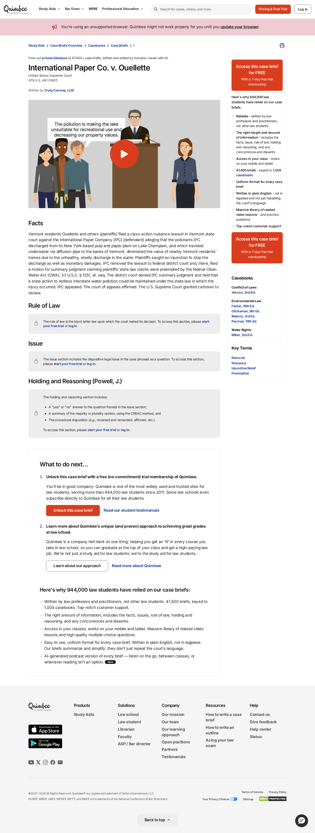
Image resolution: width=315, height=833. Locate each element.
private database (54, 58)
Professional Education (120, 9)
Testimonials (174, 756)
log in (72, 326)
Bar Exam (72, 9)
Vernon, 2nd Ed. (244, 292)
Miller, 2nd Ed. (242, 335)
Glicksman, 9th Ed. (246, 311)
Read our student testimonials (131, 510)
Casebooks (96, 45)
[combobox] (201, 9)
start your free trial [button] (68, 364)
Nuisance (239, 363)
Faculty (125, 736)
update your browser (239, 26)
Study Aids (47, 9)
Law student (129, 722)
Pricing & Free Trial (273, 9)
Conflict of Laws (244, 287)
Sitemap (248, 799)
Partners (170, 749)
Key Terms (242, 348)
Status (256, 736)
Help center (260, 729)
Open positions (176, 742)
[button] (124, 154)
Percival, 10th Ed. (245, 321)
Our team (170, 722)
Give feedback (263, 722)
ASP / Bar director (134, 744)
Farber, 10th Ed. (243, 306)
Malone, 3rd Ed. (244, 316)
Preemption (240, 373)
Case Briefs (119, 45)
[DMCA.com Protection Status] (273, 799)
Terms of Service (252, 792)
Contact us (260, 714)
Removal (238, 358)
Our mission (173, 714)
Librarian (126, 729)
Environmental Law (246, 301)
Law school (128, 714)
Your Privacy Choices (215, 799)
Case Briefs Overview (66, 45)
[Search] (155, 9)
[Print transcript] (282, 45)
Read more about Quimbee (136, 565)
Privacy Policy (278, 792)
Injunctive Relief (244, 368)
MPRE (93, 9)
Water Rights (241, 330)
